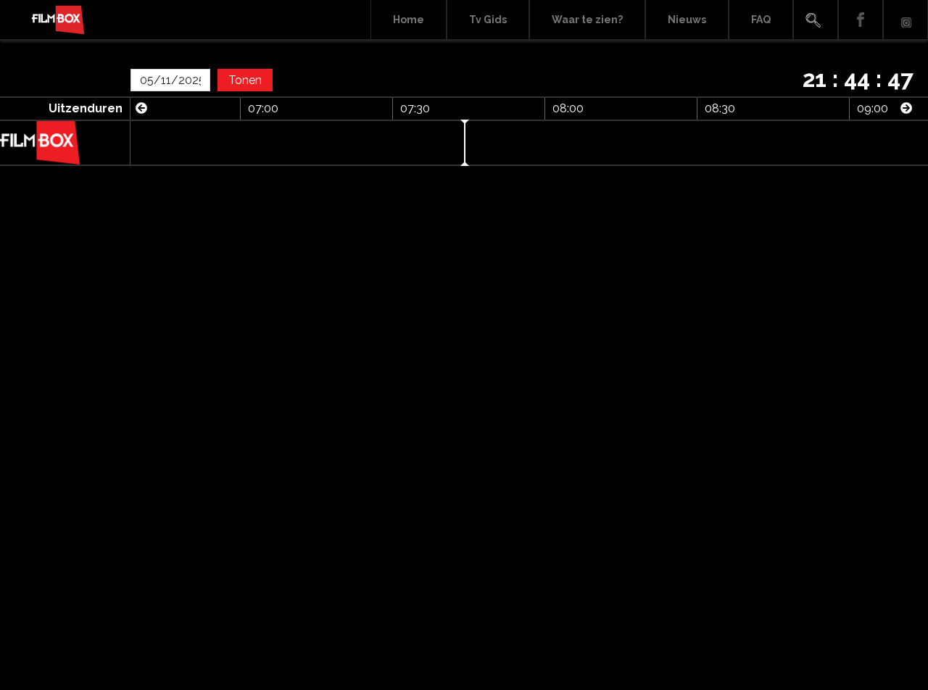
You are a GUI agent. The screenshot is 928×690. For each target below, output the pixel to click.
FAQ (761, 19)
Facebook (860, 20)
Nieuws (687, 19)
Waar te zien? (587, 19)
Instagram (905, 20)
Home (408, 19)
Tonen (245, 80)
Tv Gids (488, 19)
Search (815, 20)
